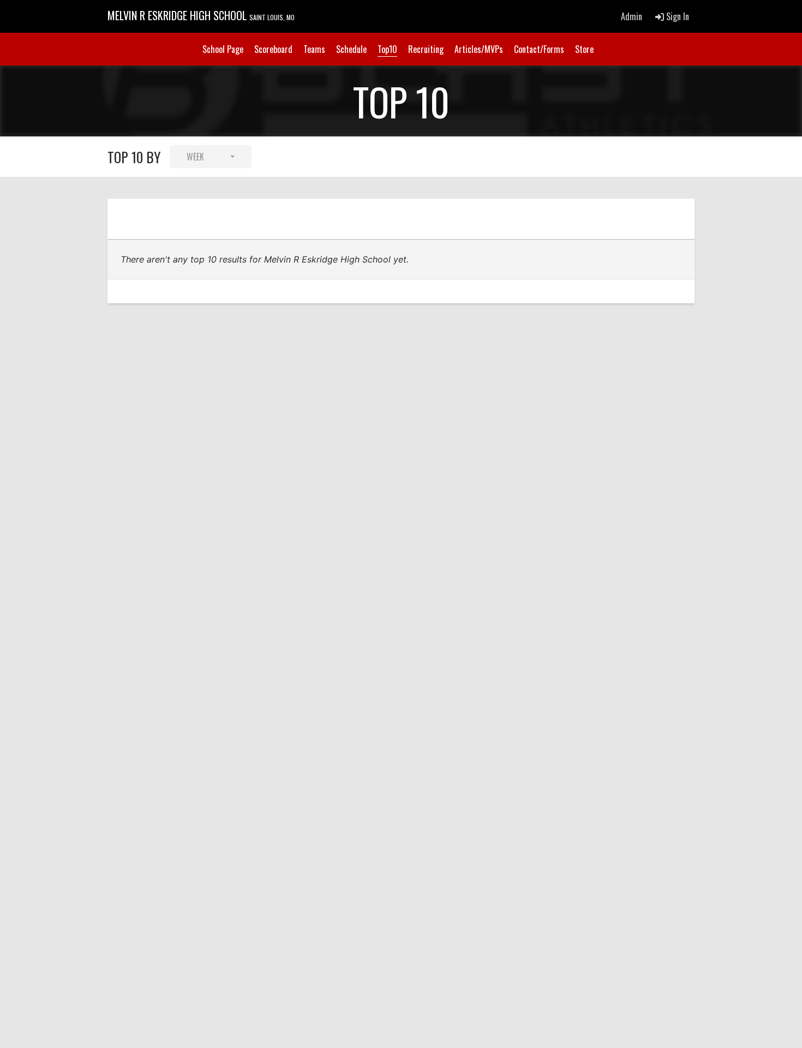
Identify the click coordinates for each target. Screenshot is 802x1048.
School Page (222, 49)
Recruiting (426, 49)
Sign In (676, 16)
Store (584, 49)
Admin (631, 16)
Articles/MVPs (478, 49)
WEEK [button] (195, 156)
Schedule (351, 49)
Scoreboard (273, 49)
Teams (314, 49)
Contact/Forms (539, 49)
